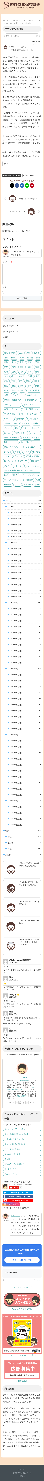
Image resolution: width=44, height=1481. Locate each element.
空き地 (36, 437)
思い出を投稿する (10, 332)
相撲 (32, 175)
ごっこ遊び (33, 419)
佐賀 (22, 390)
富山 (6, 390)
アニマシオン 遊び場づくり (15, 1144)
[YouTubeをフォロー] (23, 1102)
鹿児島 (22, 376)
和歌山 (36, 381)
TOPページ (22, 1469)
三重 (13, 381)
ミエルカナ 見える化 (12, 1154)
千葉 (37, 362)
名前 (4, 287)
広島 (26, 175)
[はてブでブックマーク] (22, 185)
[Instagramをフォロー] (20, 1102)
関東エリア (32, 400)
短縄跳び (20, 419)
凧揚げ (17, 452)
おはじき (7, 452)
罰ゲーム (18, 456)
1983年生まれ (9, 175)
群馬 (37, 372)
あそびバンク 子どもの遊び (15, 1129)
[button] (37, 36)
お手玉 (26, 452)
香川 (13, 376)
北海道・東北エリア (12, 400)
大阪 (13, 353)
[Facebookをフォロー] (17, 1102)
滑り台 (15, 475)
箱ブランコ (20, 433)
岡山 (21, 362)
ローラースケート (11, 437)
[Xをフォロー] (13, 1102)
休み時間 (36, 452)
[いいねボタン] (5, 163)
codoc (38, 1280)
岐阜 (6, 381)
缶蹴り (36, 423)
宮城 (6, 372)
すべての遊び (9, 414)
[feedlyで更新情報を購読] (30, 1102)
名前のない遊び (10, 423)
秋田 (28, 381)
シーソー (34, 433)
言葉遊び (27, 485)
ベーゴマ (7, 419)
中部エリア (8, 405)
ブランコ (25, 423)
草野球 (28, 456)
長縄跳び (29, 480)
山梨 (6, 395)
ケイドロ (7, 456)
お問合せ (6, 337)
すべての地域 (33, 390)
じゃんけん (8, 461)
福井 (6, 367)
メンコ (7, 428)
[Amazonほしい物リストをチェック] (27, 1102)
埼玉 (6, 358)
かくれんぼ (8, 480)
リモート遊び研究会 (12, 1149)
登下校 (30, 358)
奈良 (21, 381)
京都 (22, 358)
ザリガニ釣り (31, 447)
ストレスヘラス (10, 1169)
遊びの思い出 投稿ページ (22, 1473)
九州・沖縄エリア (31, 409)
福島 (6, 362)
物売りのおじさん (11, 447)
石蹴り (37, 456)
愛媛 (14, 386)
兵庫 (28, 353)
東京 (6, 353)
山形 (29, 362)
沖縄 (21, 372)
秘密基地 (7, 485)
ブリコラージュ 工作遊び (14, 1164)
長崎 (21, 386)
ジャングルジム (32, 466)
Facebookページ (11, 1174)
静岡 (38, 358)
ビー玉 (7, 433)
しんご (17, 485)
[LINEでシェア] (27, 185)
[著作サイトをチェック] (10, 1102)
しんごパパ (22, 1077)
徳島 (6, 386)
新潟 (29, 367)
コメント (7, 262)
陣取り (7, 442)
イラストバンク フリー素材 (15, 1139)
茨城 (14, 372)
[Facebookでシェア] (17, 185)
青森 (37, 367)
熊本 (29, 386)
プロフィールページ (22, 1080)
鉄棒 (6, 475)
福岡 (14, 367)
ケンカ (19, 480)
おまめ (37, 485)
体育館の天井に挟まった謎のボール (19, 470)
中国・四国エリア (11, 409)
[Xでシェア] (12, 185)
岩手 (30, 376)
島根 (14, 390)
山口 (6, 376)
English (7, 1159)
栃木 (29, 372)
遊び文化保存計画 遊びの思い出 (16, 1134)
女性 (19, 175)
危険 (16, 428)
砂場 (24, 428)
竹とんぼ (17, 466)
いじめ (7, 466)
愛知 (14, 362)
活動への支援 (21, 1096)
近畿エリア (28, 405)
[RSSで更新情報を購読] (33, 1102)
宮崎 (21, 367)
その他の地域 (30, 395)
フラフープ (22, 461)
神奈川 (14, 358)
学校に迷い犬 (26, 442)
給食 (16, 395)
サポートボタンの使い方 (22, 1287)
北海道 (36, 353)
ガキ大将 (26, 437)
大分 (37, 386)
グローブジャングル (30, 475)
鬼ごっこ (33, 414)
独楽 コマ (35, 461)
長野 (37, 376)
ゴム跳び (34, 428)
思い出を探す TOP (11, 326)
